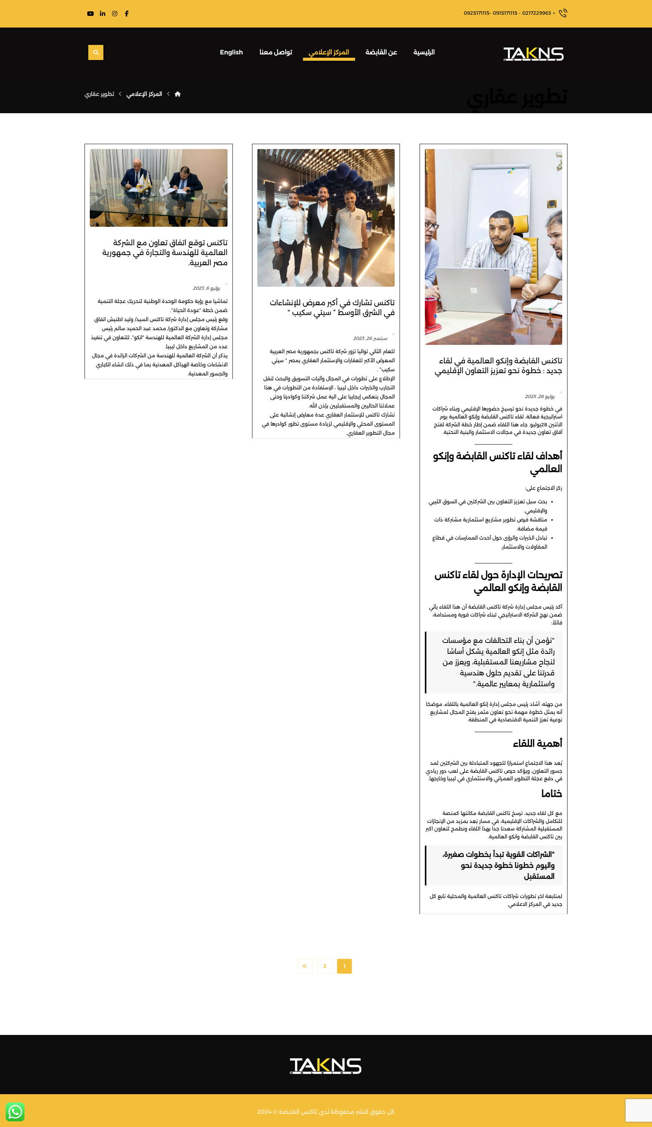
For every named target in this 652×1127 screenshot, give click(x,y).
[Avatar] (561, 392)
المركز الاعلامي (524, 904)
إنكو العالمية (463, 417)
